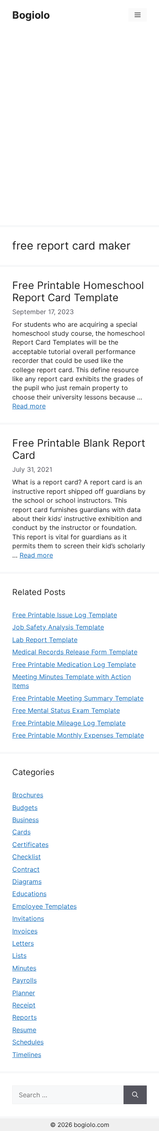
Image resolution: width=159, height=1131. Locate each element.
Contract (26, 869)
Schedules (28, 1042)
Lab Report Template (44, 640)
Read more (29, 406)
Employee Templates (44, 906)
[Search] (135, 1094)
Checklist (26, 857)
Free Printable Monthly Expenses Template (78, 735)
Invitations (28, 918)
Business (25, 820)
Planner (23, 993)
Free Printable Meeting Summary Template (78, 698)
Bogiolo (31, 15)
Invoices (25, 931)
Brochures (27, 795)
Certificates (30, 844)
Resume (24, 1030)
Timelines (26, 1055)
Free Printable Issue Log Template (64, 615)
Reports (24, 1017)
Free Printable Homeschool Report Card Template (78, 291)
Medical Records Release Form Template (74, 652)
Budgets (25, 807)
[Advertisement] (79, 129)
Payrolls (24, 980)
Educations (29, 894)
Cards (21, 832)
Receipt (23, 1005)
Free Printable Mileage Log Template (69, 723)
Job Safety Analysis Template (58, 627)
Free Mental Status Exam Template (66, 710)
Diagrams (27, 881)
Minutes (24, 968)
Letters (23, 943)
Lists (19, 955)
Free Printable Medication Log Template (74, 664)
